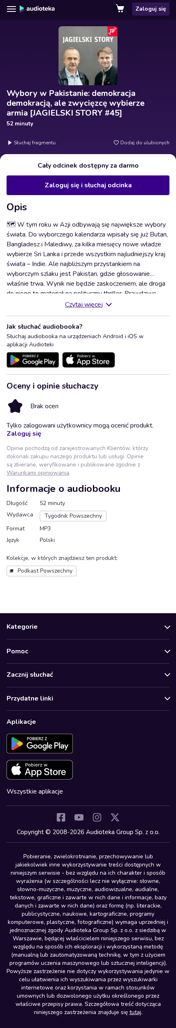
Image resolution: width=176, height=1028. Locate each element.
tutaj (135, 1012)
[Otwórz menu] (11, 9)
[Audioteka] (37, 9)
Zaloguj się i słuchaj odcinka (88, 185)
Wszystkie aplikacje (35, 791)
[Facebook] (61, 817)
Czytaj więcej (84, 304)
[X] (115, 817)
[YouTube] (79, 817)
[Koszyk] (121, 9)
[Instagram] (97, 817)
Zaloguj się (150, 9)
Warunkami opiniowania (38, 473)
